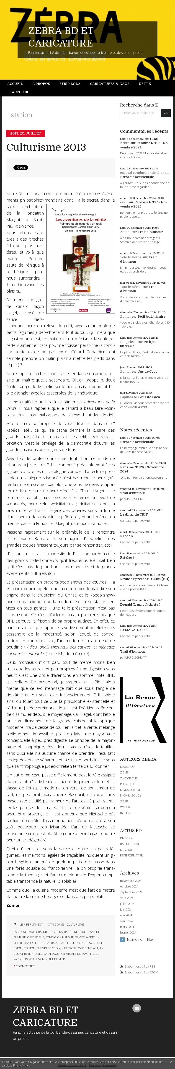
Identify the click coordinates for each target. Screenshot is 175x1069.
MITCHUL (126, 850)
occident (85, 948)
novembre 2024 (130, 881)
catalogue (51, 954)
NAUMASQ (127, 767)
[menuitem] (17, 84)
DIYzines (126, 838)
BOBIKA (125, 813)
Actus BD (20, 92)
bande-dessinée (75, 932)
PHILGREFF (127, 784)
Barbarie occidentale (137, 177)
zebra (58, 932)
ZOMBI (124, 772)
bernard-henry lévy (35, 943)
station (29, 948)
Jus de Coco (147, 371)
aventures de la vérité (77, 954)
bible (38, 954)
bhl (16, 943)
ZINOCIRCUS (129, 778)
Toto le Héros (131, 257)
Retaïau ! (127, 557)
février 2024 (128, 932)
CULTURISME (75, 924)
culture (19, 937)
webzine (29, 932)
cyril (123, 202)
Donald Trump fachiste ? (140, 604)
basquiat (57, 943)
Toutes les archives (140, 939)
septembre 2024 (131, 892)
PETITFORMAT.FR (131, 855)
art (95, 948)
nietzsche (69, 948)
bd (51, 932)
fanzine (94, 932)
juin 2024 (126, 909)
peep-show (84, 943)
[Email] (136, 1008)
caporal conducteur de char (142, 172)
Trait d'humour (150, 232)
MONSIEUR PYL (130, 790)
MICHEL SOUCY (130, 795)
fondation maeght (59, 937)
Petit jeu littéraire (151, 316)
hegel (70, 943)
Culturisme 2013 (46, 147)
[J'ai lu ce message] (170, 1062)
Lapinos (126, 397)
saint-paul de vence (52, 959)
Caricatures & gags (109, 84)
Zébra (124, 143)
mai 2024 (126, 915)
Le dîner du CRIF (134, 514)
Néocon (126, 536)
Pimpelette (128, 342)
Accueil (15, 84)
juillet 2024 (127, 904)
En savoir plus (21, 1065)
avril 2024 (126, 921)
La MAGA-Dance (133, 630)
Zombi (125, 232)
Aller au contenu (15, 3)
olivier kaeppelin (87, 937)
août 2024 (126, 898)
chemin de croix (48, 948)
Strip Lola (69, 84)
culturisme (35, 937)
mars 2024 (127, 927)
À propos (41, 84)
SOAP (124, 801)
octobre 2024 (129, 886)
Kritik (145, 84)
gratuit (41, 932)
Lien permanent (31, 924)
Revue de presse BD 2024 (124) (144, 579)
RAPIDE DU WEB (131, 844)
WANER (125, 807)
